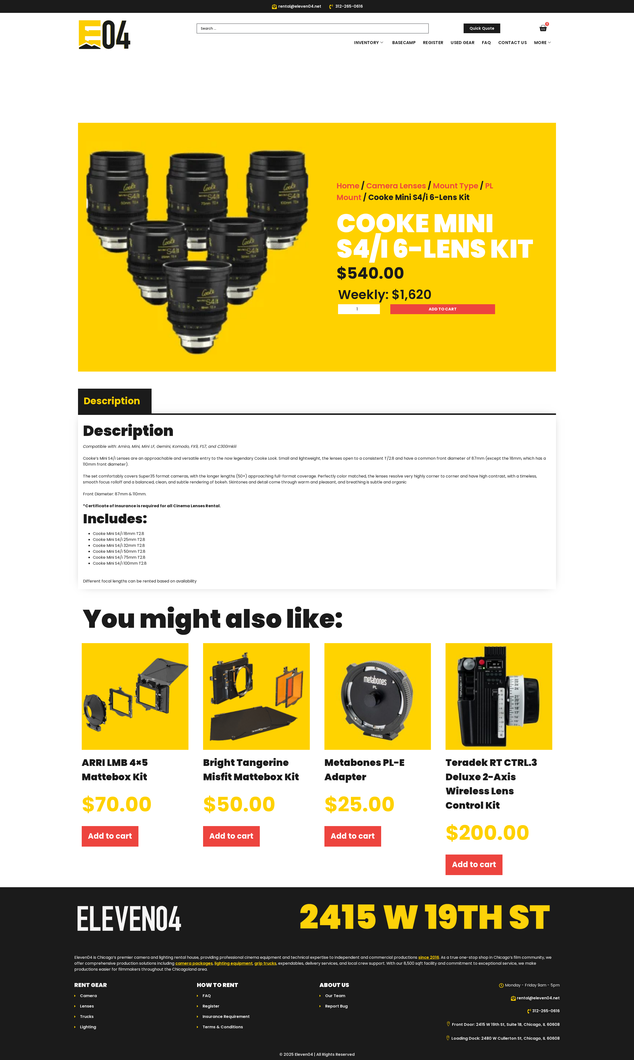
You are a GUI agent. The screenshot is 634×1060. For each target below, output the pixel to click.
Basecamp (404, 43)
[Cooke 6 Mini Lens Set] (197, 252)
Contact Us (512, 43)
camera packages (194, 963)
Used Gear (463, 43)
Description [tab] (112, 400)
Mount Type (455, 185)
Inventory (366, 43)
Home (348, 185)
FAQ (486, 43)
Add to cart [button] (110, 836)
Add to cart (443, 309)
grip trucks (265, 963)
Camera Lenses (396, 185)
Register (433, 43)
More (540, 43)
